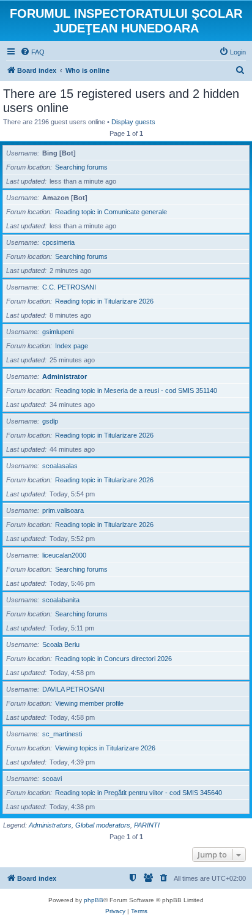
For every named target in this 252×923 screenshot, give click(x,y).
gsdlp (50, 421)
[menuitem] (32, 52)
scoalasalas (60, 465)
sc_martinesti (62, 734)
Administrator (64, 376)
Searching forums (81, 167)
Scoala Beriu (61, 644)
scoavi (52, 778)
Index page (71, 345)
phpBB (93, 900)
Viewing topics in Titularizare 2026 (105, 748)
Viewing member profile (89, 703)
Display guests (133, 121)
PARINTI (147, 825)
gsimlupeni (57, 331)
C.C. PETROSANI (69, 287)
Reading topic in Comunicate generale (111, 211)
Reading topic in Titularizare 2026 (104, 301)
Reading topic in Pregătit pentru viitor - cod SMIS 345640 (138, 792)
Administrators (50, 825)
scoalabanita (61, 600)
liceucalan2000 (64, 555)
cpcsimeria (58, 242)
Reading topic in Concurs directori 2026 (113, 658)
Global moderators (102, 825)
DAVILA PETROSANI (73, 689)
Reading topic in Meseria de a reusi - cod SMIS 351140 (136, 390)
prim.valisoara (63, 510)
